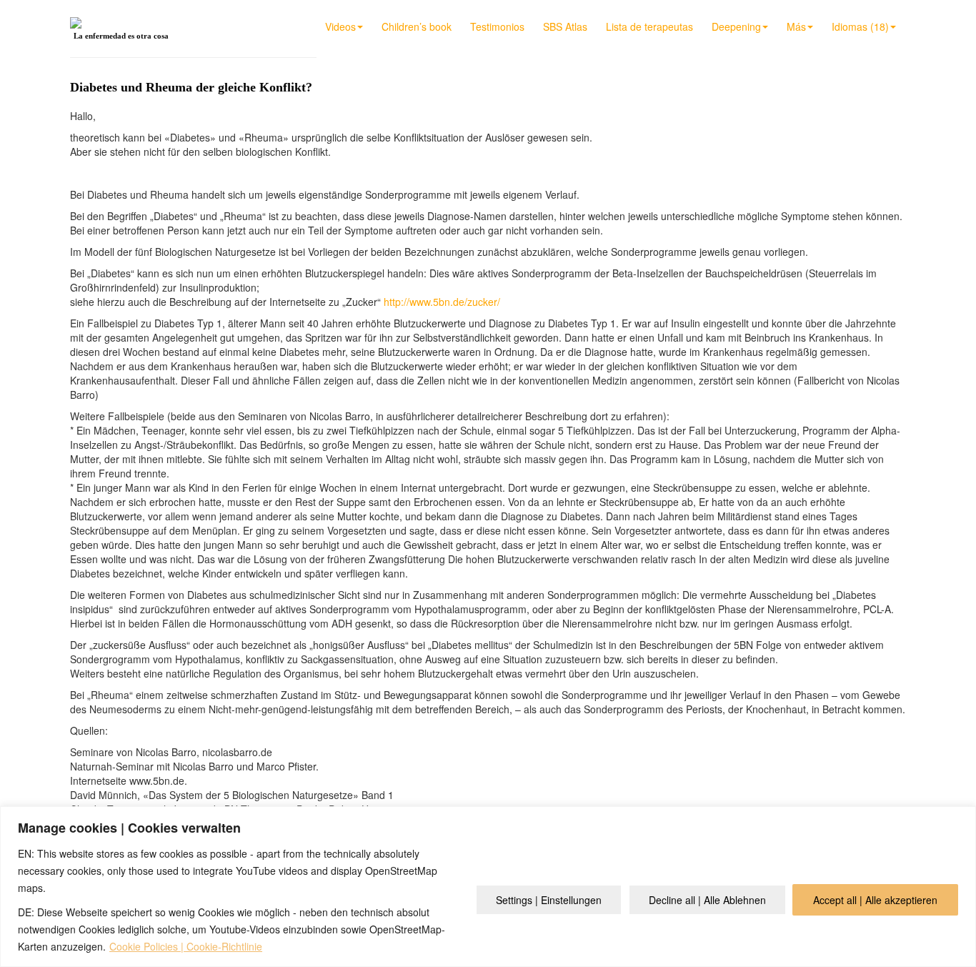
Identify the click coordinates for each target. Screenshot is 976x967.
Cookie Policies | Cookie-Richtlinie (185, 946)
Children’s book (417, 26)
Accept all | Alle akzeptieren (875, 900)
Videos (340, 26)
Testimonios (497, 26)
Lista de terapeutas (649, 26)
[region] (488, 886)
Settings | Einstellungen (549, 900)
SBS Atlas (565, 26)
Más (796, 26)
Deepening (736, 26)
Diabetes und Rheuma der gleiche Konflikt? (191, 87)
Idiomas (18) (860, 26)
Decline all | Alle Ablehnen (707, 900)
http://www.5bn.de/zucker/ (442, 301)
